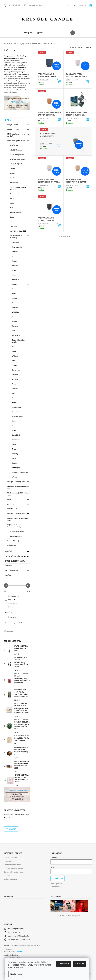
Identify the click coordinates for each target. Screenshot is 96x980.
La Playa (15, 307)
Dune (14, 351)
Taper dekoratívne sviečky (18, 341)
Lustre (14, 270)
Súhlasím (79, 963)
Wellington (14, 208)
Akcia (11, 599)
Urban (14, 463)
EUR (82, 5)
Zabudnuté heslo (56, 886)
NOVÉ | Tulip (14, 145)
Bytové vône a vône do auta (16, 556)
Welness (15, 356)
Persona (15, 326)
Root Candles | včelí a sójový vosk (17, 519)
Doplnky (8, 566)
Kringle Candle (12, 125)
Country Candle (13, 129)
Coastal (15, 252)
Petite (14, 421)
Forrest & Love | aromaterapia (18, 541)
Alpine (14, 321)
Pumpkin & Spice (16, 194)
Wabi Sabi (15, 312)
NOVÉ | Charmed (16, 150)
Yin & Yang (16, 335)
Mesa (14, 384)
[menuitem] (28, 32)
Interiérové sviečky (16, 536)
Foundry (15, 454)
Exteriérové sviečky (17, 531)
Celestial (15, 375)
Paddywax (13, 617)
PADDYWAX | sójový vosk (16, 141)
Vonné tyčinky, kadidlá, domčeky (18, 188)
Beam (12, 198)
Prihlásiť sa (11, 829)
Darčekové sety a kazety (15, 561)
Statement (16, 370)
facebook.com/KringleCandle (18, 936)
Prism (14, 449)
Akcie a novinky (11, 571)
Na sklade (13, 596)
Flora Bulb (15, 279)
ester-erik (10, 504)
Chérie (12, 178)
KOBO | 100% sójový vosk (16, 513)
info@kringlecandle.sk (16, 929)
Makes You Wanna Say (20, 472)
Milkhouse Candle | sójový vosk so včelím (18, 135)
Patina (14, 426)
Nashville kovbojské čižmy (19, 231)
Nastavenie (16, 974)
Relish (14, 361)
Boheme (15, 317)
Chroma (13, 168)
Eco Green (16, 266)
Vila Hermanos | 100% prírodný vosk (18, 494)
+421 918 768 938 (14, 932)
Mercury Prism (17, 416)
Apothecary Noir (15, 212)
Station (12, 203)
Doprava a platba (10, 857)
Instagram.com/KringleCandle (19, 939)
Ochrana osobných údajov (14, 868)
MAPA (19, 951)
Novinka (12, 603)
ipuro (9, 499)
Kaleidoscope (17, 407)
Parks (14, 293)
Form (14, 398)
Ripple (12, 217)
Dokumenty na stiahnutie (13, 872)
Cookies (7, 875)
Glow (14, 444)
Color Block (16, 435)
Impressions (16, 289)
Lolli (13, 331)
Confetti (15, 388)
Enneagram (16, 468)
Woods (14, 477)
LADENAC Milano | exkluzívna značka (18, 487)
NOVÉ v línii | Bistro (17, 155)
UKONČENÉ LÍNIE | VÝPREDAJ (17, 237)
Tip (10, 607)
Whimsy (15, 379)
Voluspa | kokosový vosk (16, 482)
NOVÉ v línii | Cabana (17, 164)
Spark (14, 430)
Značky (8, 120)
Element (15, 402)
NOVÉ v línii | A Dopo (17, 159)
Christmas (13, 226)
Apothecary (14, 182)
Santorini (15, 242)
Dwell (14, 458)
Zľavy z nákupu (9, 861)
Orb (13, 303)
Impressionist (17, 247)
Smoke (14, 365)
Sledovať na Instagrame (71, 916)
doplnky (12, 173)
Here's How (11, 545)
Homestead (16, 412)
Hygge (14, 261)
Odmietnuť (63, 963)
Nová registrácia (56, 883)
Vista (14, 275)
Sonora (14, 298)
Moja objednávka (10, 879)
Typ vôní (8, 551)
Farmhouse (16, 440)
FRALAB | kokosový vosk (16, 509)
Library (14, 284)
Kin (13, 347)
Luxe (11, 222)
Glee (13, 393)
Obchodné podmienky (12, 865)
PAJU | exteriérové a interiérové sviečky (14, 526)
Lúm (13, 256)
